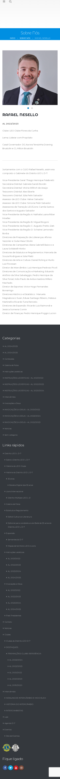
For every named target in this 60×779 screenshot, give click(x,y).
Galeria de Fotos (11, 351)
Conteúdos (9, 345)
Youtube (16, 753)
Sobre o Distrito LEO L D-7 (18, 446)
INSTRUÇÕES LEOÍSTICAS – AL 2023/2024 (24, 376)
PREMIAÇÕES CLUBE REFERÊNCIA (24, 639)
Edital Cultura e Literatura (20, 503)
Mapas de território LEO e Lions (22, 532)
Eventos (8, 715)
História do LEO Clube (16, 452)
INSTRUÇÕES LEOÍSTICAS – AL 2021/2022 (23, 364)
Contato (8, 608)
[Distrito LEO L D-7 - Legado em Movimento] (30, 7)
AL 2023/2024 (14, 557)
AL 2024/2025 (11, 332)
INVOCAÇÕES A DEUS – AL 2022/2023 (22, 408)
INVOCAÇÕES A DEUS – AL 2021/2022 (22, 395)
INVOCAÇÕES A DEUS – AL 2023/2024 (22, 402)
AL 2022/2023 (14, 551)
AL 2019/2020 (15, 671)
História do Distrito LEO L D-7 (19, 458)
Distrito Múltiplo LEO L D (19, 484)
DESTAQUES (12, 633)
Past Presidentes (13, 601)
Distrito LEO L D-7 (12, 439)
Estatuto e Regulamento (17, 496)
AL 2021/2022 (14, 544)
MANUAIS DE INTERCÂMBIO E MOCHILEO (26, 684)
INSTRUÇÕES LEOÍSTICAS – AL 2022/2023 (24, 370)
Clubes (7, 620)
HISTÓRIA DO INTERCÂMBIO (19, 690)
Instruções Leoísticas (13, 357)
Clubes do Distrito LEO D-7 (18, 627)
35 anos (11, 465)
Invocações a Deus (12, 389)
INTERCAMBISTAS (14, 696)
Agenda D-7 (9, 709)
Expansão (10, 519)
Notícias (8, 414)
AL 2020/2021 (15, 665)
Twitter (10, 753)
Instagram (21, 753)
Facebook (5, 753)
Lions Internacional (14, 477)
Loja (6, 703)
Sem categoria (10, 421)
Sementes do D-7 (15, 525)
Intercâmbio (10, 383)
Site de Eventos (13, 722)
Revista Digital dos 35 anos (21, 471)
